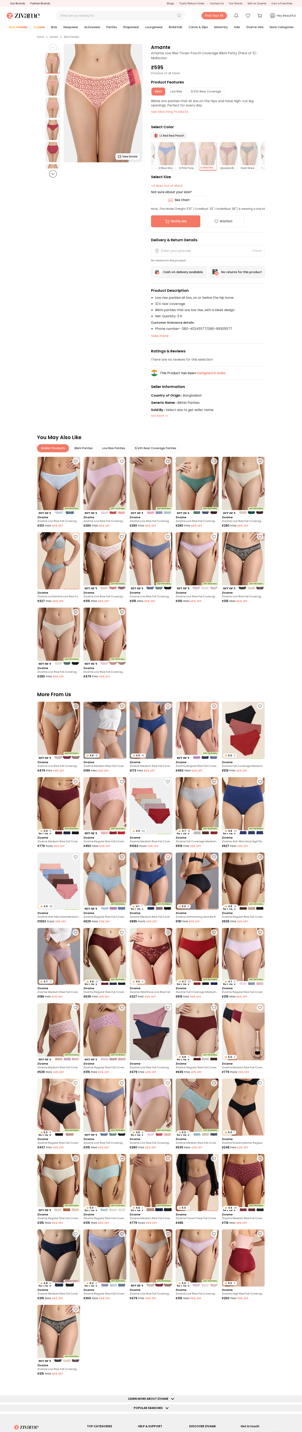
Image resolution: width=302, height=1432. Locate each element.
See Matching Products (169, 111)
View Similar (129, 156)
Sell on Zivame (257, 3)
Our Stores (235, 3)
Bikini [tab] (158, 91)
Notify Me (179, 221)
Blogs (170, 3)
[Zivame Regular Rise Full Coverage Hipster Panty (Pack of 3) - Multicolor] (197, 730)
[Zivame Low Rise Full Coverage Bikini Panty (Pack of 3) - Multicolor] (104, 485)
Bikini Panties (71, 37)
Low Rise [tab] (176, 91)
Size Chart (182, 200)
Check (257, 251)
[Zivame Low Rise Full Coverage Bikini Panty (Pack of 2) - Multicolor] (58, 485)
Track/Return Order (192, 3)
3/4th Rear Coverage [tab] (206, 91)
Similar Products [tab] (53, 448)
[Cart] (260, 15)
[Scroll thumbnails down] (53, 174)
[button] (179, 16)
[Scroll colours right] (260, 156)
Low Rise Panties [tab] (113, 448)
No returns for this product (241, 272)
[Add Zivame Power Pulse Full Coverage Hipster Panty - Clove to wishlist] (214, 1158)
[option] (53, 63)
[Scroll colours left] (155, 156)
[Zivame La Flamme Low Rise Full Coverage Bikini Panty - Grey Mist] (58, 560)
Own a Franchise (281, 3)
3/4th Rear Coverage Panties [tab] (155, 448)
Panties (54, 37)
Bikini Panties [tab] (84, 448)
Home (40, 37)
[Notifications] (236, 15)
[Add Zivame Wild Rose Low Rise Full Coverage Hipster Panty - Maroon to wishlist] (168, 932)
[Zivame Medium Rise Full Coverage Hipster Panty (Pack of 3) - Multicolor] (58, 1031)
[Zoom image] (103, 103)
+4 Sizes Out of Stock (167, 186)
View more (159, 335)
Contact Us (217, 3)
